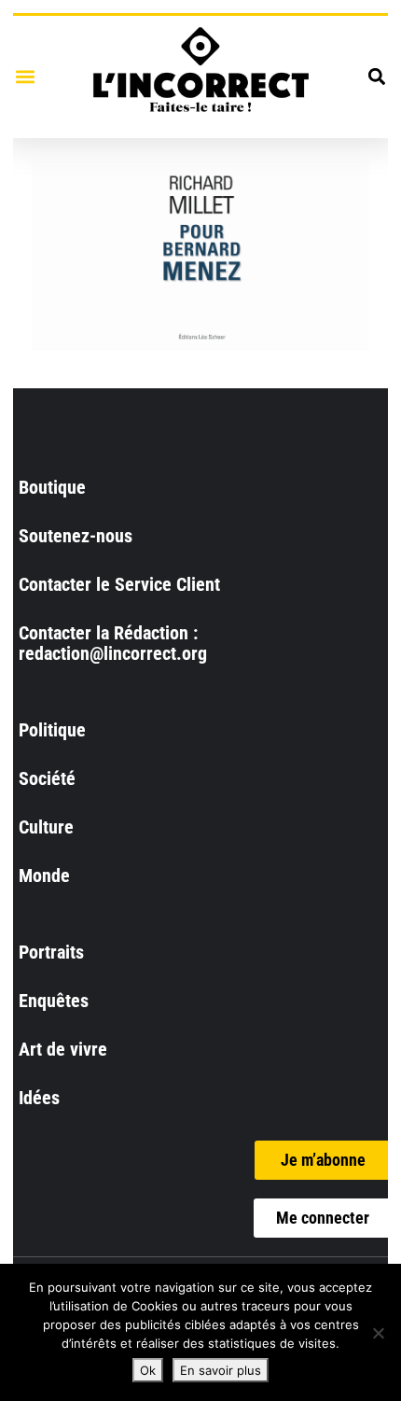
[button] (24, 77)
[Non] (377, 1333)
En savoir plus (220, 1370)
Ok (148, 1370)
